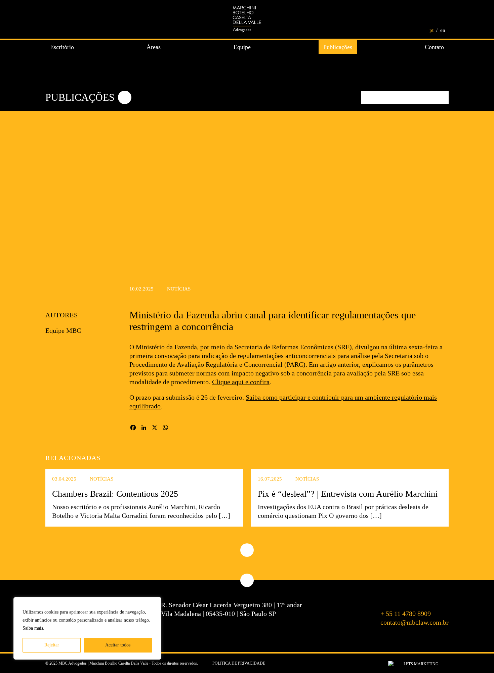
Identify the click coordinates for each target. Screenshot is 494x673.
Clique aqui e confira (241, 382)
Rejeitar (51, 644)
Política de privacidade (238, 663)
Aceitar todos (117, 644)
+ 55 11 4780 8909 (405, 613)
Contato (434, 47)
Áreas (154, 47)
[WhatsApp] (165, 428)
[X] (154, 428)
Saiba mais (33, 628)
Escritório (62, 47)
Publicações (337, 47)
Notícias (179, 288)
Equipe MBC (63, 330)
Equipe (242, 47)
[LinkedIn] (144, 428)
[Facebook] (133, 428)
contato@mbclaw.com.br (414, 622)
